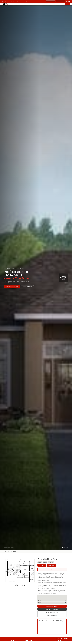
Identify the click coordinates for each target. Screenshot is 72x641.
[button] (5, 547)
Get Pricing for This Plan (11, 287)
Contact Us (53, 3)
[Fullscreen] (25, 585)
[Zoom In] (15, 585)
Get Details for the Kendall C (51, 606)
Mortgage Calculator (53, 612)
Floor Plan (9, 557)
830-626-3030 (42, 627)
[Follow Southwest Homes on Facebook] (66, 1)
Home (6, 551)
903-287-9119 (55, 627)
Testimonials (46, 3)
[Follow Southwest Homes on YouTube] (69, 1)
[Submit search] (54, 1)
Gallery (23, 3)
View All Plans (51, 565)
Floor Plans (17, 3)
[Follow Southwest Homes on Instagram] (68, 1)
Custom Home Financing (31, 3)
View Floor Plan (23, 287)
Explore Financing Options (52, 609)
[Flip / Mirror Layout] (20, 585)
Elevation (16, 557)
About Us (39, 3)
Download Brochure (52, 615)
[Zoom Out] (17, 585)
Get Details (41, 565)
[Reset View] (22, 585)
